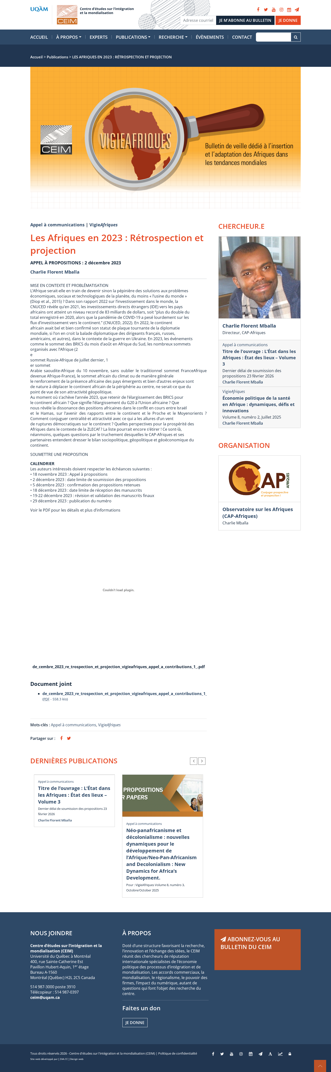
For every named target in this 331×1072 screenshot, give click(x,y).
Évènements (210, 37)
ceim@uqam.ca (45, 997)
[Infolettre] (296, 9)
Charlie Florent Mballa (54, 272)
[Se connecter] (290, 1054)
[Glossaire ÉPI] (270, 1054)
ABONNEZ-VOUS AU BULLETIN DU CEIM (250, 943)
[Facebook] (258, 9)
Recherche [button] (171, 37)
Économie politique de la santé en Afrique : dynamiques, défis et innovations (258, 404)
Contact (242, 37)
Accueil (39, 37)
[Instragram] (241, 1054)
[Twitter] (265, 9)
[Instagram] (281, 9)
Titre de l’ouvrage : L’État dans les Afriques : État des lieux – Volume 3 (74, 795)
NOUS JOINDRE (51, 933)
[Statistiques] (280, 1054)
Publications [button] (131, 37)
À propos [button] (67, 37)
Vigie (103, 225)
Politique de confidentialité (177, 1053)
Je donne (135, 1022)
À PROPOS (136, 933)
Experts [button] (99, 37)
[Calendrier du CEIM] (289, 9)
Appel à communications (57, 225)
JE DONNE (288, 20)
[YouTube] (273, 9)
